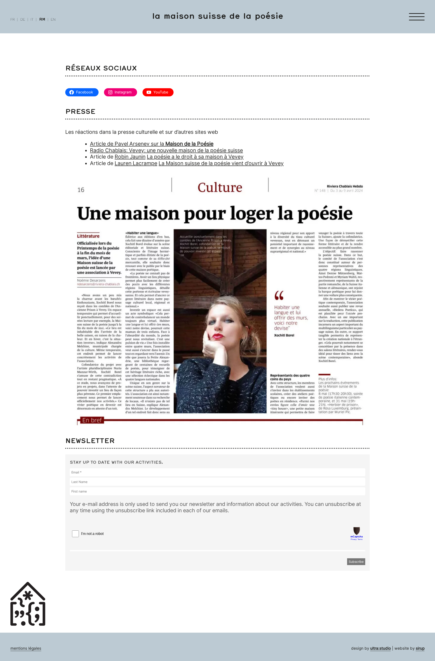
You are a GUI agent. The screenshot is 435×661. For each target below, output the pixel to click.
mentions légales (25, 648)
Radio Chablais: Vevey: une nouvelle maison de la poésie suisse (166, 150)
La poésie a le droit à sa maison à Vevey (195, 157)
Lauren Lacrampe (136, 163)
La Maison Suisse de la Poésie (217, 16)
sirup (420, 648)
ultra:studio (380, 648)
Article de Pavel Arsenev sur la (151, 144)
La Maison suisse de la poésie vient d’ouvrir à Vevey (221, 163)
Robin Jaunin (130, 157)
